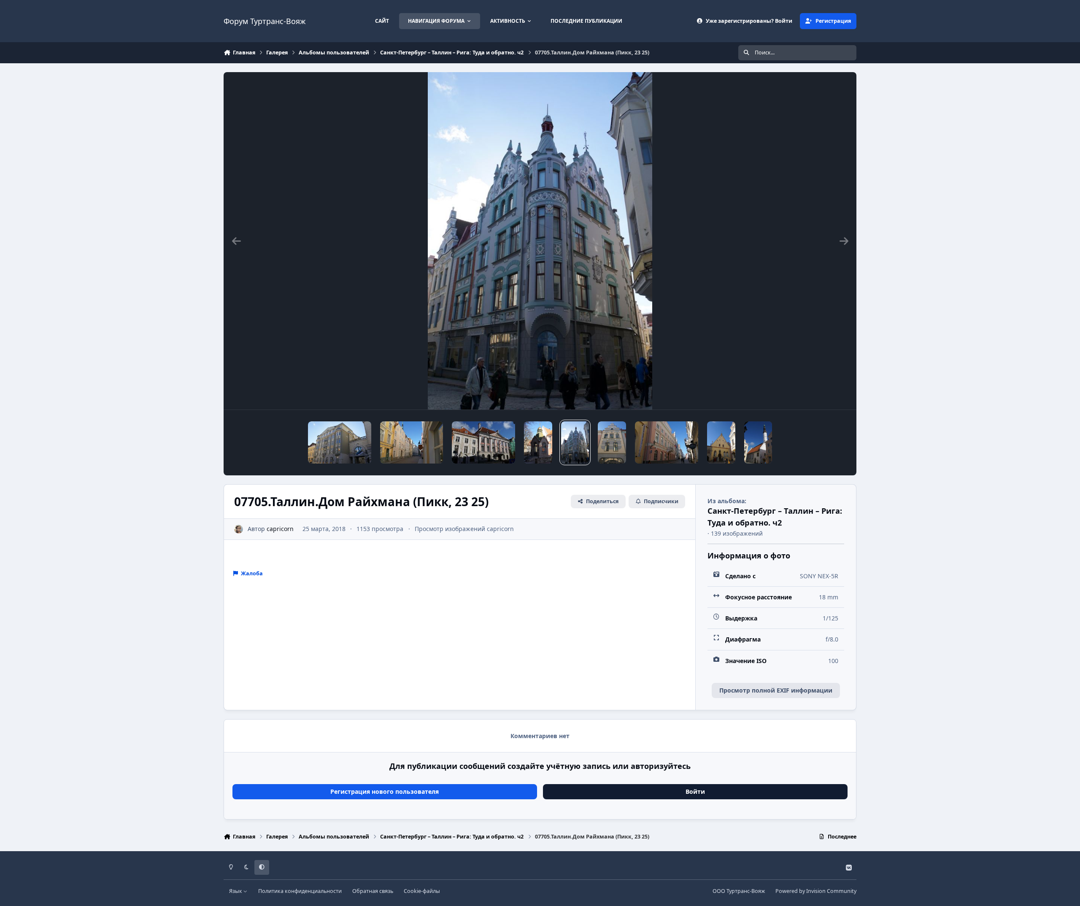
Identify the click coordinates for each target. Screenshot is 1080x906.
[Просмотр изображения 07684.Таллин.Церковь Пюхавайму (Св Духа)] (758, 442)
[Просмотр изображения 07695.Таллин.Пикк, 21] (612, 442)
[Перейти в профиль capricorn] (238, 529)
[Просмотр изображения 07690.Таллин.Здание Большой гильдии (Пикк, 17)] (721, 442)
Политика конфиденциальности (300, 891)
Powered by (815, 891)
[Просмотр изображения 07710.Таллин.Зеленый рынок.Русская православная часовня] (538, 442)
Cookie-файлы (422, 891)
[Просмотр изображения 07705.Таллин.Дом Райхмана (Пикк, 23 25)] (575, 442)
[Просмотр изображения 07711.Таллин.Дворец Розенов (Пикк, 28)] (483, 442)
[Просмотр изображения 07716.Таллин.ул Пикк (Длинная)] (411, 442)
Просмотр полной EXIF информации (775, 690)
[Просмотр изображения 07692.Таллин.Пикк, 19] (666, 442)
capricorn (280, 529)
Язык (236, 891)
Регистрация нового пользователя (384, 791)
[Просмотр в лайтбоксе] (540, 241)
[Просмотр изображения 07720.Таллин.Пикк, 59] (339, 442)
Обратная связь (372, 891)
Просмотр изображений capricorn (464, 529)
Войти (695, 791)
